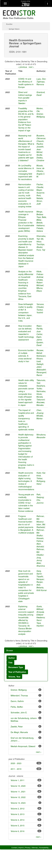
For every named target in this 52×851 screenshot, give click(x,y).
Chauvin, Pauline (40, 142)
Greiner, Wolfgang (40, 115)
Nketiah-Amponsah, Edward (23, 746)
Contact (14, 847)
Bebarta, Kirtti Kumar (41, 589)
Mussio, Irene (39, 167)
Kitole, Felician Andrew (39, 274)
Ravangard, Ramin (41, 373)
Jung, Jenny (39, 559)
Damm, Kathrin (17, 701)
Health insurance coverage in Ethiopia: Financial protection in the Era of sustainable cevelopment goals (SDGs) (26, 221)
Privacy (27, 847)
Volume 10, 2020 (18, 785)
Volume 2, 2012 (17, 808)
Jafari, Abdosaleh (41, 368)
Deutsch (46, 850)
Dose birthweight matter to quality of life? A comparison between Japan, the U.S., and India (25, 312)
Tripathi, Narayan (40, 578)
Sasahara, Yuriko (40, 387)
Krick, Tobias (39, 477)
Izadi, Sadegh (39, 362)
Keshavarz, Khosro (41, 357)
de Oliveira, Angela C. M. (40, 172)
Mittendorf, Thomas (19, 695)
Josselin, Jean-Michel (40, 149)
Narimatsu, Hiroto (41, 392)
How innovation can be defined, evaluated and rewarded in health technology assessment (26, 332)
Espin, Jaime (39, 338)
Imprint (21, 847)
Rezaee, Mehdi (40, 351)
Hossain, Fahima (40, 539)
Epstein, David (40, 343)
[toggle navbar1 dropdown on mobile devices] (5, 3)
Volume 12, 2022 (18, 797)
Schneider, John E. (19, 712)
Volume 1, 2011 (17, 780)
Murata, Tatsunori (40, 398)
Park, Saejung (40, 496)
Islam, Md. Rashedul (41, 526)
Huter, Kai (40, 472)
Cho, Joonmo (40, 501)
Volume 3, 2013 (17, 814)
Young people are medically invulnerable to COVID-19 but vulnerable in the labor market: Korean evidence (26, 502)
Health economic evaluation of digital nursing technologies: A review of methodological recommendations (26, 481)
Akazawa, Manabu (40, 403)
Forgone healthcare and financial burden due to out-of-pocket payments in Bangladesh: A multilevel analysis (26, 524)
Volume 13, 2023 (18, 802)
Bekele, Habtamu (40, 224)
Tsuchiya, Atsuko (40, 245)
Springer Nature (14, 29)
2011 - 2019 (16, 769)
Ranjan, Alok (39, 583)
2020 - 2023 (16, 763)
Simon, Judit (39, 202)
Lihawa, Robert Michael (39, 282)
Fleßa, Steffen (17, 706)
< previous (22, 67)
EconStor (9, 24)
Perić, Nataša (39, 197)
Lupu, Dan (41, 78)
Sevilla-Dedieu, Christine (40, 157)
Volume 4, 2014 (17, 819)
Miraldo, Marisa (40, 417)
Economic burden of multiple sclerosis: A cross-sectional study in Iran (26, 356)
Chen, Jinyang (39, 411)
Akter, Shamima (40, 564)
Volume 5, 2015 (17, 825)
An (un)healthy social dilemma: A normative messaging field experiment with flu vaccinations (26, 172)
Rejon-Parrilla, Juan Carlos (39, 329)
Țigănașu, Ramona (40, 83)
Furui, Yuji (40, 249)
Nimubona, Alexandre (41, 436)
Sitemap (35, 847)
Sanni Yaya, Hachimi (40, 623)
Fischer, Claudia (39, 185)
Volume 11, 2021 (18, 791)
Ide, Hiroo (40, 240)
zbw (26, 4)
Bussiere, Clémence (40, 137)
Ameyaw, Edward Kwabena (40, 614)
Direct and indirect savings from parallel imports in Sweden (25, 98)
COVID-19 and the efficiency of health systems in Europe (26, 82)
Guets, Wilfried (39, 607)
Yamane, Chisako (40, 305)
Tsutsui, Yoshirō (39, 311)
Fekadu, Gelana (40, 229)
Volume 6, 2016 (17, 831)
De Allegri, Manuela (19, 732)
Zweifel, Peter (17, 726)
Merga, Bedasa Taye (39, 214)
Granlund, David (40, 93)
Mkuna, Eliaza (39, 289)
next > (31, 67)
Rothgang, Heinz (41, 482)
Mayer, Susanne (40, 191)
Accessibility (43, 847)
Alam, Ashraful (40, 545)
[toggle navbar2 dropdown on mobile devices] (47, 3)
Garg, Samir (39, 572)
